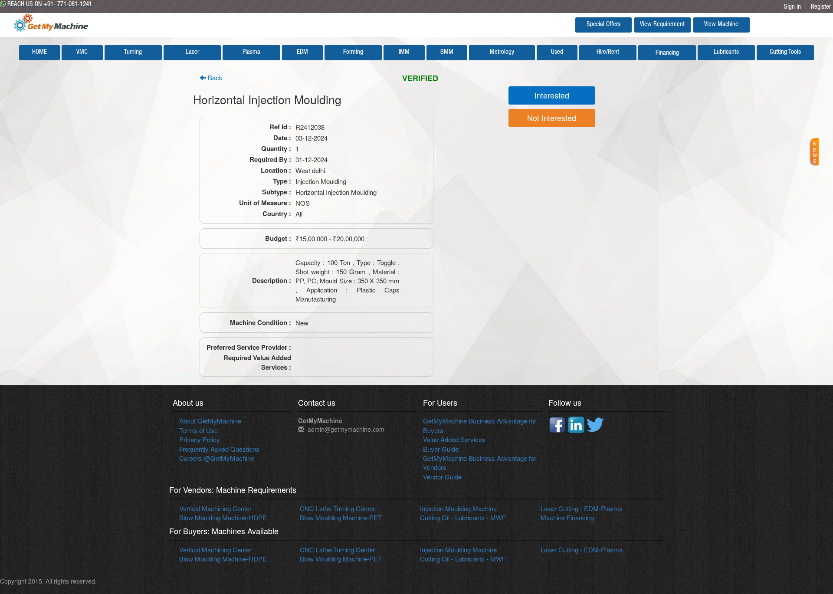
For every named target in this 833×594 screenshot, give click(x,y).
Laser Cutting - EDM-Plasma (582, 508)
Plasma (251, 52)
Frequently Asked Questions (219, 448)
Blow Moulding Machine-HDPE (223, 517)
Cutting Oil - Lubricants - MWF (463, 517)
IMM (404, 52)
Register (821, 7)
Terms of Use (198, 430)
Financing (667, 53)
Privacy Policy (199, 439)
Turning (133, 52)
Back (214, 77)
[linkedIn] (577, 423)
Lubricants (726, 52)
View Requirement (662, 24)
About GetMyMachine (210, 420)
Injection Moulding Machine (458, 508)
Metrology (502, 52)
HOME (39, 52)
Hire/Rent (608, 52)
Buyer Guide (441, 448)
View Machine (721, 24)
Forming (353, 52)
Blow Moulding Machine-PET (341, 517)
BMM (446, 52)
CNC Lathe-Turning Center (337, 508)
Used (557, 52)
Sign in (792, 7)
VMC (82, 52)
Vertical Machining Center (215, 508)
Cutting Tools (785, 52)
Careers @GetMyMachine (216, 458)
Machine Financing (567, 517)
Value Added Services (454, 439)
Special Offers (603, 24)
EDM (302, 52)
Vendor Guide (442, 476)
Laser (192, 52)
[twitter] (595, 423)
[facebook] (557, 423)
